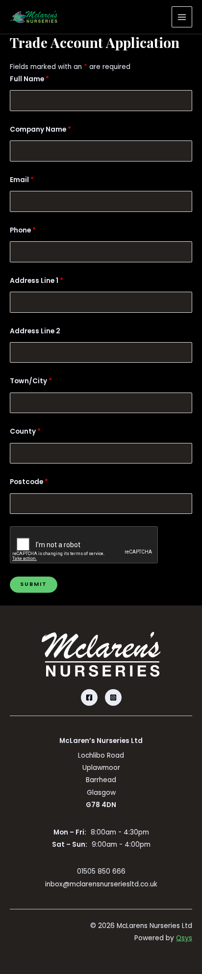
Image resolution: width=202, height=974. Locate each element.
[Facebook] (89, 697)
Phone (23, 230)
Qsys (184, 938)
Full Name (29, 79)
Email (22, 180)
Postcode (29, 482)
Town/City (31, 381)
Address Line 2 (35, 331)
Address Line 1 (36, 280)
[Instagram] (113, 697)
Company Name (40, 129)
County (25, 431)
